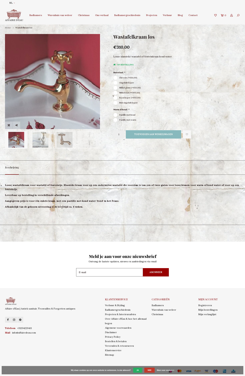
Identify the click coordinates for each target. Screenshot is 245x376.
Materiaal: (119, 72)
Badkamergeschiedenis (127, 15)
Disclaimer (111, 332)
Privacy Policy (112, 336)
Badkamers (35, 15)
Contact (193, 15)
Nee (149, 370)
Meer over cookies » (165, 370)
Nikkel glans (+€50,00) (130, 87)
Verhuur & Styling (115, 305)
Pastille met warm (127, 120)
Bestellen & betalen (115, 341)
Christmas (84, 15)
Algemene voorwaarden (118, 327)
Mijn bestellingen (208, 309)
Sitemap (109, 354)
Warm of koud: (121, 109)
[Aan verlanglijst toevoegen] (187, 134)
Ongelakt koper (126, 82)
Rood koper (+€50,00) (129, 97)
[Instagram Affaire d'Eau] (14, 320)
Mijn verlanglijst (207, 314)
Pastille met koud (127, 115)
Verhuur (167, 15)
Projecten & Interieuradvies (120, 314)
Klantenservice (113, 350)
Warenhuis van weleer (60, 15)
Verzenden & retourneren (119, 345)
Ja (137, 370)
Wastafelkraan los (23, 27)
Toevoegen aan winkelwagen (153, 134)
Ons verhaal (101, 15)
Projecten (151, 15)
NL (11, 3)
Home (8, 27)
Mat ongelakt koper (128, 102)
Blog (180, 15)
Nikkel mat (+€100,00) (129, 92)
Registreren (205, 305)
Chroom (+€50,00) (128, 77)
